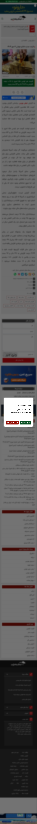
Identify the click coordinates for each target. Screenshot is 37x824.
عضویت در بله (25, 422)
